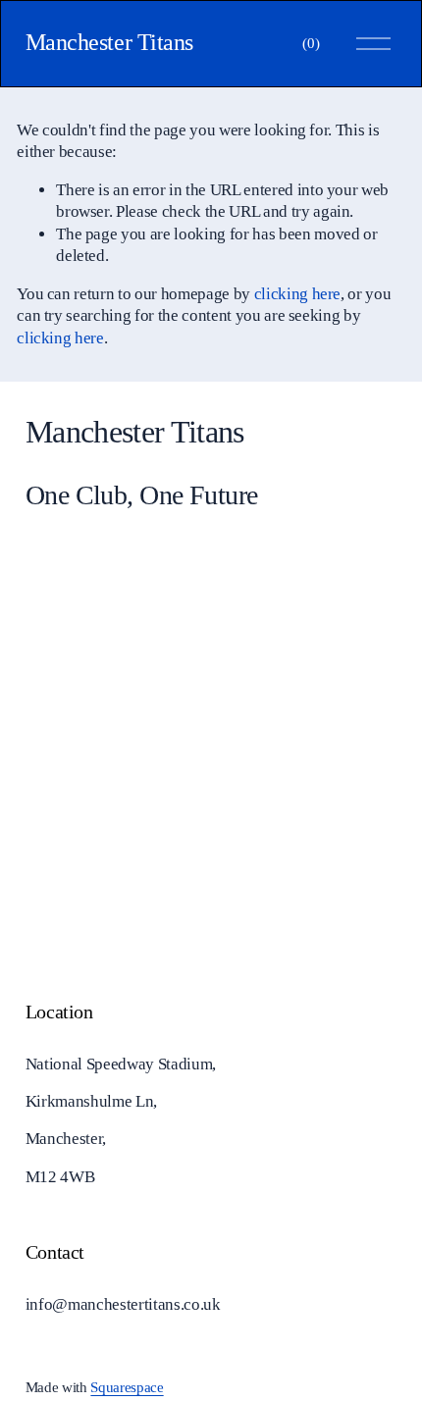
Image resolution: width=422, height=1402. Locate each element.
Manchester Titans (109, 42)
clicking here (298, 294)
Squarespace (126, 1387)
